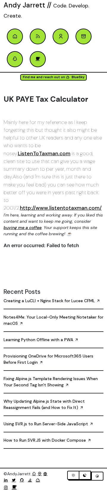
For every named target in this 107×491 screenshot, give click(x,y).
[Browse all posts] (83, 37)
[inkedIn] (7, 480)
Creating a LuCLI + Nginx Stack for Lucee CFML (50, 300)
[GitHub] (23, 480)
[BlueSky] (39, 480)
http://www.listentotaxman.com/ (61, 208)
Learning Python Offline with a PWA (39, 339)
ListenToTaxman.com (44, 153)
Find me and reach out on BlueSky (53, 77)
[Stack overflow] (31, 480)
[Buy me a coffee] (14, 487)
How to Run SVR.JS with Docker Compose (45, 440)
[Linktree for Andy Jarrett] (15, 59)
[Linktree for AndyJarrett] (34, 473)
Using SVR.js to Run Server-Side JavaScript (46, 423)
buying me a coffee (23, 227)
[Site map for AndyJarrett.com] (39, 473)
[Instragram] (7, 487)
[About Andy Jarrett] (61, 37)
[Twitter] (15, 480)
